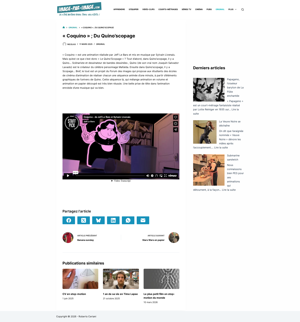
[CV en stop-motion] (80, 279)
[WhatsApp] (128, 220)
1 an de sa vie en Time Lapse (120, 294)
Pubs (209, 9)
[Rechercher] (242, 9)
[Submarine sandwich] (209, 170)
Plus (230, 9)
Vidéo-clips (148, 9)
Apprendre (119, 9)
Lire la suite (221, 147)
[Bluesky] (98, 220)
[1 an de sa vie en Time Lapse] (121, 279)
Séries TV (186, 9)
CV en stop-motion (74, 294)
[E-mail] (143, 220)
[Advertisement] (218, 39)
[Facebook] (68, 220)
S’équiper (133, 9)
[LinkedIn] (113, 220)
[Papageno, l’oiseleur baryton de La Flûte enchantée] (209, 90)
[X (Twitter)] (83, 220)
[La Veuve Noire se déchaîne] (205, 132)
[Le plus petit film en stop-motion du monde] (161, 279)
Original (220, 9)
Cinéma (199, 9)
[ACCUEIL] (63, 27)
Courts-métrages (168, 9)
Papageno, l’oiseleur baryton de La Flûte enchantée (235, 87)
